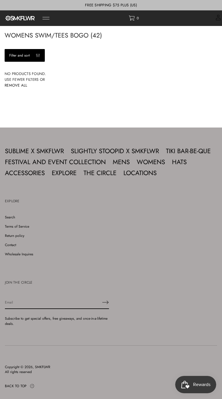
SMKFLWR (42, 367)
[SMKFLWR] (20, 18)
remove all (16, 85)
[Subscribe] (105, 302)
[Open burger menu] (45, 18)
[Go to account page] (218, 19)
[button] (134, 18)
